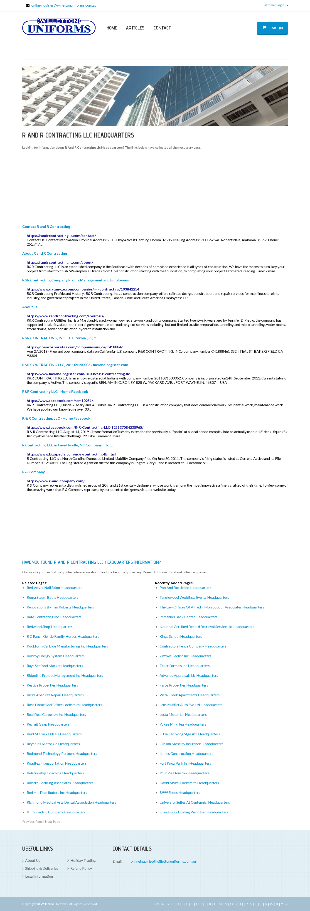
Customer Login (273, 5)
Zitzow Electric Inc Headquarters (185, 656)
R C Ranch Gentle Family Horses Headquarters (63, 636)
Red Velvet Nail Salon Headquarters (54, 587)
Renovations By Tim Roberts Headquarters (60, 607)
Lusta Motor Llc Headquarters (183, 714)
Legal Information (39, 876)
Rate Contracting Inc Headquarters (54, 617)
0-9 (156, 904)
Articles (135, 28)
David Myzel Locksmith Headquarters (189, 783)
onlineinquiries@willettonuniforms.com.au (63, 5)
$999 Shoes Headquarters (180, 792)
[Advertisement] (155, 187)
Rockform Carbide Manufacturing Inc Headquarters (67, 646)
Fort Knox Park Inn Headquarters (185, 763)
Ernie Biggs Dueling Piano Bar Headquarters (194, 812)
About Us (32, 860)
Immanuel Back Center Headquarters (188, 617)
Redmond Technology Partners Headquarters (62, 753)
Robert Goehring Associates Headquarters (60, 783)
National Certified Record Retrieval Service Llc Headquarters (207, 626)
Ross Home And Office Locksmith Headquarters (64, 704)
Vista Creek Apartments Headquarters (190, 695)
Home (112, 28)
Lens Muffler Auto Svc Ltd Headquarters (191, 704)
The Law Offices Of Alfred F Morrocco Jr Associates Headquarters (212, 607)
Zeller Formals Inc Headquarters (185, 665)
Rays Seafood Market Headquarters (55, 665)
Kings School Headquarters (181, 636)
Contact (162, 28)
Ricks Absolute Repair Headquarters (55, 695)
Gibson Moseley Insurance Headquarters (191, 743)
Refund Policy (81, 868)
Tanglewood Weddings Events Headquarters (194, 597)
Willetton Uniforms (59, 26)
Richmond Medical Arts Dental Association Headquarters (71, 802)
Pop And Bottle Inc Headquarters (186, 587)
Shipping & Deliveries (41, 868)
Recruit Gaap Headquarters (48, 724)
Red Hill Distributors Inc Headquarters (57, 792)
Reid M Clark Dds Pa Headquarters (54, 734)
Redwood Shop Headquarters (50, 626)
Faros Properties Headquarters (184, 685)
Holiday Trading (83, 860)
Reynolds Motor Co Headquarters (53, 743)
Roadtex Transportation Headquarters (57, 763)
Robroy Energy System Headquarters (56, 656)
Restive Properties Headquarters (52, 685)
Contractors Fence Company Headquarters (193, 646)
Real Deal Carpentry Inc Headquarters (56, 714)
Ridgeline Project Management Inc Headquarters (65, 675)
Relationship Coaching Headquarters (55, 773)
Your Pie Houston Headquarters (184, 773)
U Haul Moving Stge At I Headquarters (190, 734)
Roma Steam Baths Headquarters (53, 597)
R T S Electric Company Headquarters (56, 812)
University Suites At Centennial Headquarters (195, 802)
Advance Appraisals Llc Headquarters (189, 675)
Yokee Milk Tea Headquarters (183, 724)
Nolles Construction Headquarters (186, 753)
